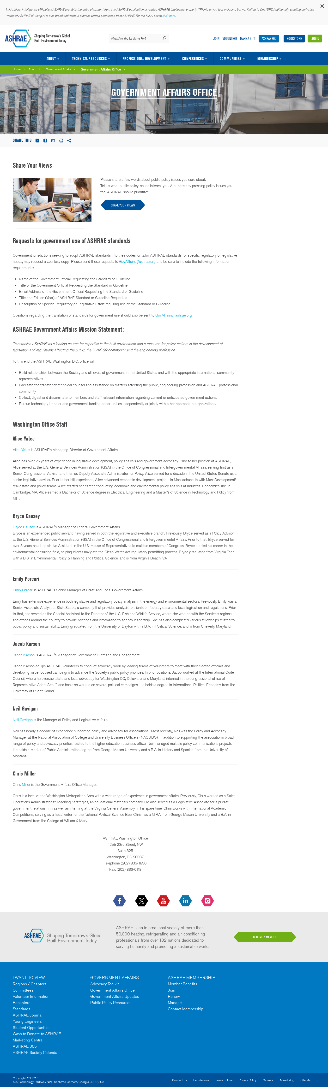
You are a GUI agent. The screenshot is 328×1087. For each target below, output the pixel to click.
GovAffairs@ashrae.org (137, 261)
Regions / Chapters (29, 983)
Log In (315, 38)
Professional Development (144, 58)
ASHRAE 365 (269, 38)
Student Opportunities (31, 1027)
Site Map (306, 1080)
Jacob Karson (24, 655)
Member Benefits (182, 983)
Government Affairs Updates (114, 996)
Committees (23, 990)
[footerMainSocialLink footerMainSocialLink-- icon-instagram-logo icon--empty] (208, 901)
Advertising (286, 1080)
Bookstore (294, 38)
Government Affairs (58, 69)
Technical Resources (89, 58)
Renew (174, 996)
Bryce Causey (24, 527)
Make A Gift (247, 38)
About (51, 58)
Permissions (201, 1080)
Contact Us (179, 1080)
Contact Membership (185, 1008)
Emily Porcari (23, 590)
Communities (230, 58)
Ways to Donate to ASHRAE (37, 1033)
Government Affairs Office (101, 69)
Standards (21, 1008)
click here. (169, 16)
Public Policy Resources (110, 1002)
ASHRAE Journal (28, 1015)
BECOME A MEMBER (265, 937)
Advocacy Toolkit (104, 983)
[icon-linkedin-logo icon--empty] (186, 901)
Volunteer (230, 38)
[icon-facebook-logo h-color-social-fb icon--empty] (120, 901)
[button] (322, 7)
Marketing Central (28, 1040)
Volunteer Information (31, 996)
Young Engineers (27, 1021)
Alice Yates (21, 449)
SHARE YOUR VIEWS (123, 205)
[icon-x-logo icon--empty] (142, 901)
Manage (175, 1002)
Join (216, 38)
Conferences (193, 58)
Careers (268, 1080)
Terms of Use (223, 1080)
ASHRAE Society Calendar (36, 1052)
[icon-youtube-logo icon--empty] (164, 901)
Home (17, 69)
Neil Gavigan (23, 719)
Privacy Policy (247, 1080)
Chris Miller (21, 784)
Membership (267, 58)
